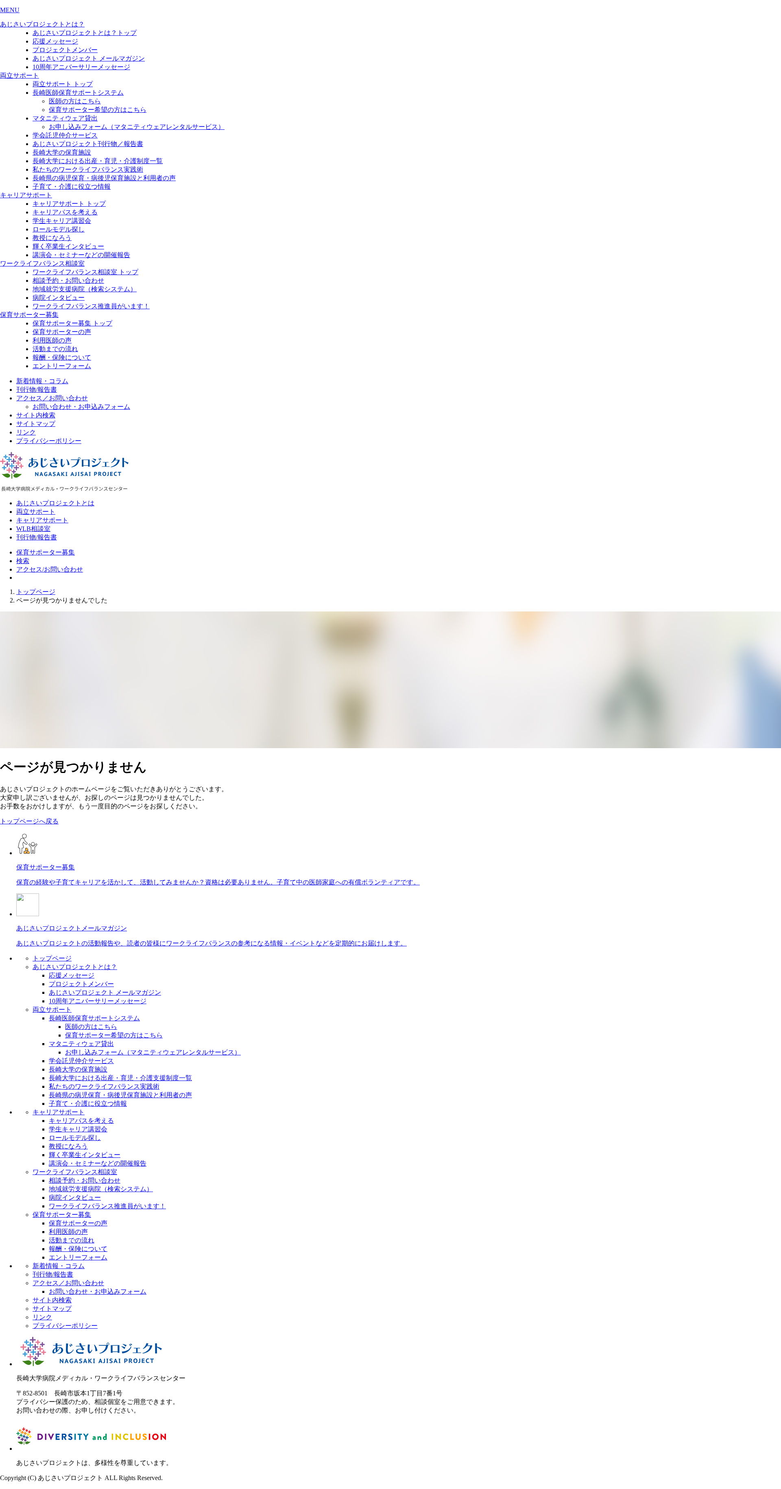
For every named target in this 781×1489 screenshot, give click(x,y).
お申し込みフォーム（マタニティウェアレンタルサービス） (137, 126)
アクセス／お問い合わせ (52, 398)
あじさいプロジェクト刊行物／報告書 (88, 143)
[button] (390, 10)
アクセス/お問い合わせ (49, 569)
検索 (22, 560)
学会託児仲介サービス (65, 135)
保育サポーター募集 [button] (29, 314)
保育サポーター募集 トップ (72, 323)
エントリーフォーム (62, 365)
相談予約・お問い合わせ (68, 280)
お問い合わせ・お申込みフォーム (81, 406)
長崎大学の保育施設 (62, 152)
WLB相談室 (33, 528)
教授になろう (52, 237)
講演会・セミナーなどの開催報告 (81, 254)
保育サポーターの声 (62, 331)
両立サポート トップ (63, 84)
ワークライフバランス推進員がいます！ (91, 306)
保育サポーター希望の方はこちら (97, 109)
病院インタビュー (59, 297)
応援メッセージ (55, 41)
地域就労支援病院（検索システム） (85, 289)
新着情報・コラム (42, 381)
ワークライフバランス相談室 (75, 1171)
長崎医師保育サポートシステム (78, 92)
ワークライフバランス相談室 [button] (42, 263)
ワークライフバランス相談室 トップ (85, 272)
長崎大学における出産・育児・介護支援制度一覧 (120, 1077)
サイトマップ (35, 423)
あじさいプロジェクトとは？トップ (85, 32)
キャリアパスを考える (65, 212)
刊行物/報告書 (36, 389)
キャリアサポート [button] (26, 195)
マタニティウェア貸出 (65, 118)
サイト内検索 (35, 415)
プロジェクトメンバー (65, 49)
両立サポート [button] (19, 75)
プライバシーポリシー (48, 440)
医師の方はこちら (75, 101)
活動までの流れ (55, 348)
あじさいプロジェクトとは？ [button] (42, 24)
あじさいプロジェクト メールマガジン (89, 58)
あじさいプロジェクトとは (55, 503)
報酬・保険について (62, 357)
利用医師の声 (52, 340)
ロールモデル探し (59, 229)
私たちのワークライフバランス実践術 (88, 169)
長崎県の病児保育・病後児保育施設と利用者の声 (104, 178)
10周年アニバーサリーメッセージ (81, 66)
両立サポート (35, 511)
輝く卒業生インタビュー (68, 246)
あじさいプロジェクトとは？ (75, 966)
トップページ (35, 591)
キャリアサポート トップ (69, 203)
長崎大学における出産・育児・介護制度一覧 (98, 160)
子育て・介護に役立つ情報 (72, 186)
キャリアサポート (42, 520)
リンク (26, 432)
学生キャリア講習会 (62, 220)
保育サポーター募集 (45, 552)
